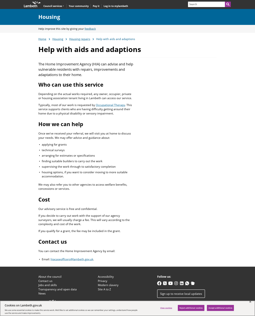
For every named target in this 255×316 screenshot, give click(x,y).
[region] (127, 308)
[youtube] (170, 284)
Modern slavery (108, 285)
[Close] (250, 302)
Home (42, 39)
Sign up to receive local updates (181, 294)
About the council (50, 277)
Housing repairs (79, 39)
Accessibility (106, 277)
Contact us (45, 281)
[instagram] (176, 284)
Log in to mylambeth (116, 6)
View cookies (166, 308)
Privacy (102, 281)
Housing (49, 16)
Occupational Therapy (110, 105)
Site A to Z (104, 289)
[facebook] (159, 284)
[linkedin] (182, 284)
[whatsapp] (187, 284)
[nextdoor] (193, 284)
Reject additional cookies (191, 308)
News (42, 293)
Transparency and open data (57, 289)
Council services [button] (52, 6)
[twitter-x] (165, 284)
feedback (90, 28)
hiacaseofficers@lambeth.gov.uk (72, 259)
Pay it (96, 6)
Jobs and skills (47, 285)
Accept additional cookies (220, 308)
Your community (79, 6)
